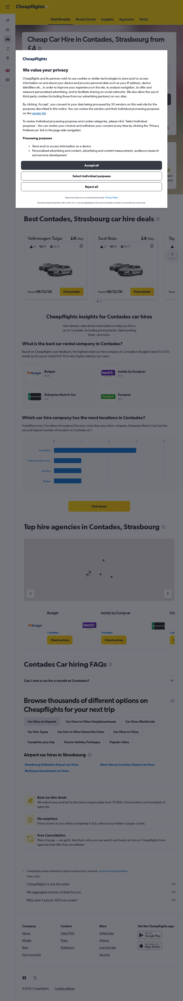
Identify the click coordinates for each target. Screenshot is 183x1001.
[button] (91, 165)
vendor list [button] (39, 113)
